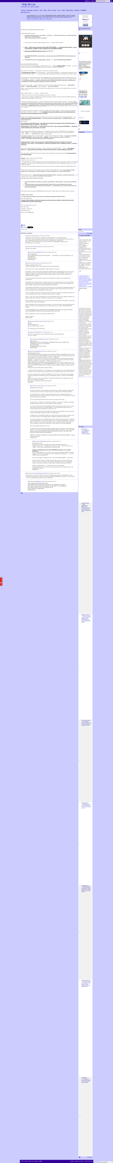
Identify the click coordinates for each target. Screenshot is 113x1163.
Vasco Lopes (36, 263)
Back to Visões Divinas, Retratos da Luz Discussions (40, 18)
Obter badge (89, 233)
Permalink (26, 236)
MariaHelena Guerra (37, 17)
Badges (72, 1161)
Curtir (24, 225)
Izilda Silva (36, 235)
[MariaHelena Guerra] (23, 19)
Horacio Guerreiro (37, 246)
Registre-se (87, 1)
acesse (86, 21)
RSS (22, 493)
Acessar (93, 1)
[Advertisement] (83, 156)
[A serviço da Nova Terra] (85, 83)
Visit (81, 117)
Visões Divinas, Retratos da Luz (64, 17)
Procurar (111, 1)
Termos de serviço (88, 1161)
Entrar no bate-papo (103, 1162)
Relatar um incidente (79, 1161)
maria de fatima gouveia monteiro (41, 473)
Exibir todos (89, 1157)
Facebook (25, 227)
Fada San (31, 1161)
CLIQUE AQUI (83, 97)
